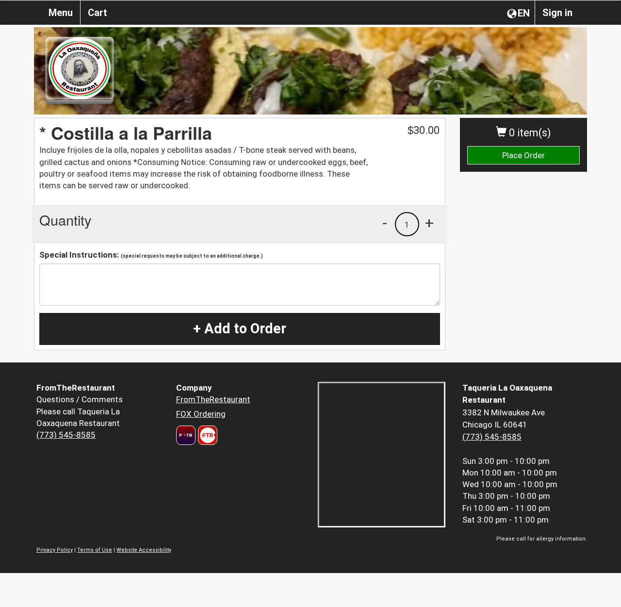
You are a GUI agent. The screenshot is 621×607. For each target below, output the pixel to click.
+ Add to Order (239, 328)
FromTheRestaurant (213, 399)
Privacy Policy (54, 550)
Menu (61, 12)
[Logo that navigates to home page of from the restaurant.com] (186, 435)
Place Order (523, 155)
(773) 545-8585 (66, 435)
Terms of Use (94, 550)
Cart (97, 12)
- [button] (384, 222)
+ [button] (429, 222)
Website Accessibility (143, 550)
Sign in (557, 12)
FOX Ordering (201, 414)
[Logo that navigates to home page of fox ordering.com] (206, 435)
